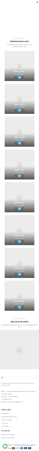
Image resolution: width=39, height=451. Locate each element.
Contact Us (4, 423)
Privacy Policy (5, 413)
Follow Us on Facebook (7, 438)
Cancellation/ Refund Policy (9, 416)
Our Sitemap (5, 426)
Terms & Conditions (7, 420)
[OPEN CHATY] (5, 446)
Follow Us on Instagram (8, 434)
